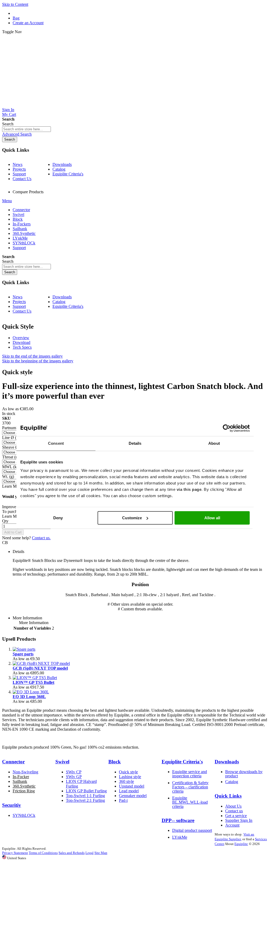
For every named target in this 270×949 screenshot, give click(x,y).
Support (19, 174)
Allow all (212, 518)
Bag (16, 18)
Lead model (129, 791)
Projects (19, 169)
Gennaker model (133, 795)
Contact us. (41, 538)
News (17, 164)
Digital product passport (192, 830)
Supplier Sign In (238, 820)
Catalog (58, 169)
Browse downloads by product (244, 773)
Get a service (236, 815)
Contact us (234, 811)
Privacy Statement (15, 853)
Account (232, 825)
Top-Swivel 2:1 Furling (85, 800)
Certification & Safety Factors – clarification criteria (190, 786)
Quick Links (228, 796)
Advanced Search (17, 134)
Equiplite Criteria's (67, 174)
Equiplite (241, 844)
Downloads (62, 164)
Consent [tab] (56, 443)
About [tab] (214, 443)
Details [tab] (135, 443)
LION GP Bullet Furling (86, 791)
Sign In (8, 109)
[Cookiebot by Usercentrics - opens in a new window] (227, 428)
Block (114, 761)
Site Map (100, 853)
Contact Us (22, 178)
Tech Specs (22, 347)
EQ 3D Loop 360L (29, 696)
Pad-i (123, 800)
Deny (58, 518)
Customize (132, 518)
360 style (126, 781)
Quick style (128, 772)
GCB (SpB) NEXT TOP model (40, 668)
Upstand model (131, 786)
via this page (189, 489)
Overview (21, 337)
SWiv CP (73, 772)
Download (21, 342)
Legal (89, 853)
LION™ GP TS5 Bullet (33, 682)
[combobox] (26, 129)
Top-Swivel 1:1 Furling (85, 795)
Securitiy (11, 805)
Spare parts (23, 654)
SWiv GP (74, 776)
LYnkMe (179, 837)
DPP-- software (178, 820)
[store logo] (135, 105)
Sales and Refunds (72, 853)
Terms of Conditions (43, 853)
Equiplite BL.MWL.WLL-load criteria (190, 802)
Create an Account (28, 23)
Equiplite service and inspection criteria (189, 773)
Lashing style (130, 776)
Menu (7, 201)
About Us (233, 806)
